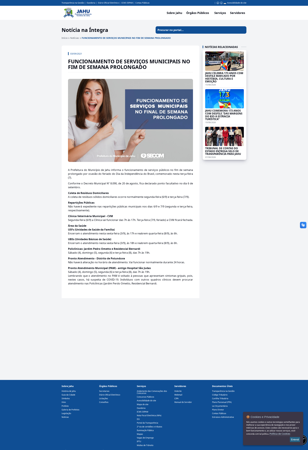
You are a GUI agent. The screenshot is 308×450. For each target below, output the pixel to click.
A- (221, 3)
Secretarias (104, 391)
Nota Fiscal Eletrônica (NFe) (149, 415)
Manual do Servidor (183, 402)
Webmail (178, 394)
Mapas (140, 434)
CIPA (176, 398)
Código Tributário (219, 394)
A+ (218, 3)
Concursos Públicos (145, 396)
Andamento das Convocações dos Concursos (152, 392)
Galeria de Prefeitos (70, 409)
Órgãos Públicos (108, 386)
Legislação (66, 413)
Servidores (180, 386)
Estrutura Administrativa (223, 417)
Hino (64, 402)
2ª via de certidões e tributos (149, 426)
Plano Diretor (218, 409)
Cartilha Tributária (220, 398)
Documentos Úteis (222, 386)
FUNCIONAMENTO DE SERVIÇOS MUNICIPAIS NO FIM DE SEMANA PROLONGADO (126, 37)
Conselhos (103, 402)
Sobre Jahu (174, 13)
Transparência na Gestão (73, 2)
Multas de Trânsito (145, 445)
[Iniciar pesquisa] (242, 30)
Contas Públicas (142, 2)
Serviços (220, 13)
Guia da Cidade (68, 394)
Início (65, 37)
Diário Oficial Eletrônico (108, 2)
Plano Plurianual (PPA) (222, 402)
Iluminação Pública (145, 430)
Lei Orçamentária (220, 406)
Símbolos (66, 398)
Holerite (178, 391)
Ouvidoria (91, 2)
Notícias (74, 37)
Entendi (295, 439)
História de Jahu (69, 391)
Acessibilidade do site (236, 2)
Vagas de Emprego (145, 437)
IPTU (139, 441)
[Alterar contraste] (225, 3)
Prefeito (65, 406)
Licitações (103, 398)
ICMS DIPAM (127, 2)
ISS (138, 419)
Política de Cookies (280, 433)
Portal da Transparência (147, 422)
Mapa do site (142, 404)
